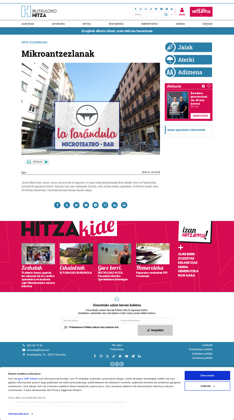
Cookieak (207, 345)
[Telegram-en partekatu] (95, 205)
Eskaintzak (188, 262)
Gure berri (186, 254)
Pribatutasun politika (201, 349)
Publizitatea (117, 349)
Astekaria (58, 23)
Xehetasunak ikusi (18, 413)
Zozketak (186, 258)
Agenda (180, 23)
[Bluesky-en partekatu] (86, 205)
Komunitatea (149, 23)
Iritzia (87, 23)
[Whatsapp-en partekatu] (105, 205)
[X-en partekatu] (67, 205)
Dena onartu (207, 375)
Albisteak (27, 23)
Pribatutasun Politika (80, 327)
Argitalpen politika (202, 353)
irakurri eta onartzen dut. (94, 327)
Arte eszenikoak (34, 42)
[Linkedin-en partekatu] (114, 205)
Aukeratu (206, 386)
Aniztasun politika (202, 357)
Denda (183, 267)
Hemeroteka (188, 271)
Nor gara (186, 275)
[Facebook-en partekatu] (57, 205)
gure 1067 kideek (28, 378)
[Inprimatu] (124, 205)
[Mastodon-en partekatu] (76, 205)
